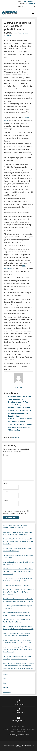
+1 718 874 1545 (31, 3)
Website (5, 500)
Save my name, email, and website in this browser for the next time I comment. (16, 512)
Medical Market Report (9, 13)
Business (6, 674)
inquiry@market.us (29, 1)
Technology (16, 438)
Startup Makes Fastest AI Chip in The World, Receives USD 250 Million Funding (20, 427)
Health (5, 679)
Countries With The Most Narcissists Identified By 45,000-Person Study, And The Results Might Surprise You (18, 541)
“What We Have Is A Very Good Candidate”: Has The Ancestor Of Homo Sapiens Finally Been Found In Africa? (18, 571)
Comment (6, 455)
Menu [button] (33, 13)
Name (5, 483)
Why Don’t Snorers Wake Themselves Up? (16, 585)
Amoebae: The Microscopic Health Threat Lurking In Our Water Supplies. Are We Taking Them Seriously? (17, 649)
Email (5, 492)
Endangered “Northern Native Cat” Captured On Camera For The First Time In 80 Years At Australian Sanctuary (18, 592)
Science (5, 687)
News (4, 683)
